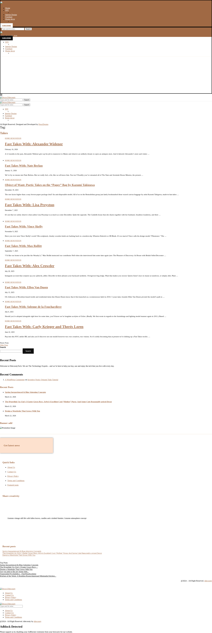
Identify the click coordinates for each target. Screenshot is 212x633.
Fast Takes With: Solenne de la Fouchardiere (33, 306)
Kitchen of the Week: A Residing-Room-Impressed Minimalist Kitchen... (28, 576)
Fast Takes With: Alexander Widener (34, 144)
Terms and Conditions (13, 600)
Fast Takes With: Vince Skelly (24, 226)
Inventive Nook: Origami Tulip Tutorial (43, 380)
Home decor (10, 19)
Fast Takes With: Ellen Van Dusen (26, 287)
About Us (9, 593)
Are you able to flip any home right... (14, 572)
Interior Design (11, 15)
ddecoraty (208, 581)
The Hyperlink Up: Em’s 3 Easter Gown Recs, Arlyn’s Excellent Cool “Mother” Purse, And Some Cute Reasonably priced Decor (58, 402)
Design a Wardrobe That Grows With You (22, 411)
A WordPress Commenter (15, 380)
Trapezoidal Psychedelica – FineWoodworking (18, 574)
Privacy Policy (10, 597)
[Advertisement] (106, 75)
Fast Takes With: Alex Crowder (29, 266)
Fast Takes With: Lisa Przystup (29, 205)
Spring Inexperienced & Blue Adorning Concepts (25, 392)
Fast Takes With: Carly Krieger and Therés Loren (44, 327)
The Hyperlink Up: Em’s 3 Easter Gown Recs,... (19, 567)
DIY (7, 10)
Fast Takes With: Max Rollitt (23, 245)
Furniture (8, 17)
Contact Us (9, 595)
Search (28, 29)
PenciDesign (43, 124)
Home (7, 8)
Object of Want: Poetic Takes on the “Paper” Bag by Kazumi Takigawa (50, 184)
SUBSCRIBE (6, 25)
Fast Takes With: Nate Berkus (24, 165)
